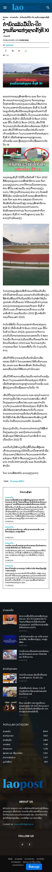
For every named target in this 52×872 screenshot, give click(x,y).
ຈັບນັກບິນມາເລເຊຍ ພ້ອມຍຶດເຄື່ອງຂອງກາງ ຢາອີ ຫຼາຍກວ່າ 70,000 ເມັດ (33, 676)
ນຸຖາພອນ (9, 45)
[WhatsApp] (26, 51)
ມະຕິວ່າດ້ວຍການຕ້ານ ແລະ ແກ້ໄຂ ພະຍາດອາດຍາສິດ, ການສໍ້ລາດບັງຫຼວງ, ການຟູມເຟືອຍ (24, 530)
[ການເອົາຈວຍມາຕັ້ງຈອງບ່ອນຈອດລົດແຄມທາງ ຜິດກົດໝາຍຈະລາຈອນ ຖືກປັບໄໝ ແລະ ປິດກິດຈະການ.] (10, 654)
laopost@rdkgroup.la (23, 824)
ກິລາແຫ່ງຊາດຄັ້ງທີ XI (17, 481)
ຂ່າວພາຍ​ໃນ (14, 17)
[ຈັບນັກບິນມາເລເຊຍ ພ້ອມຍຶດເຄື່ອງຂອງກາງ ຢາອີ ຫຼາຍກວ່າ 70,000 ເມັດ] (10, 678)
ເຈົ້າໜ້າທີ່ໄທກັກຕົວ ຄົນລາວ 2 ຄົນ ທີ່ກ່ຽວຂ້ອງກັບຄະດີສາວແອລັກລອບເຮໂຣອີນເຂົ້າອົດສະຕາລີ (33, 691)
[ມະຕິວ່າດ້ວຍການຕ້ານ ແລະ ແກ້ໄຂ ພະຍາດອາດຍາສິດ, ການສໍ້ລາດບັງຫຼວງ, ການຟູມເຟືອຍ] (10, 640)
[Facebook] (6, 51)
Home (5, 17)
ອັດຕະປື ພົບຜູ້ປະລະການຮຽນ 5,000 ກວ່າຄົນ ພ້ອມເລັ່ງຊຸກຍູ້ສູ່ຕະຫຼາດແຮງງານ (25, 569)
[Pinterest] (19, 51)
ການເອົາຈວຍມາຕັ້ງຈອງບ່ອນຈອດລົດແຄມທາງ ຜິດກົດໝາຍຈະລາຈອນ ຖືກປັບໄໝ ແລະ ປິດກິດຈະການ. (25, 546)
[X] (12, 51)
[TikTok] (22, 844)
